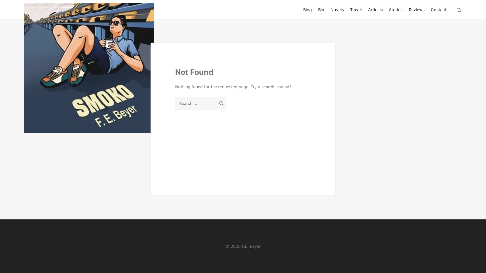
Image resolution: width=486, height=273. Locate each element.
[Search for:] (200, 103)
